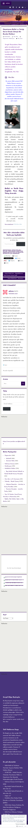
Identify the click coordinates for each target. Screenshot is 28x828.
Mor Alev (16, 36)
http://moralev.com (16, 754)
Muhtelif (8, 458)
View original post (9, 224)
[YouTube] (22, 7)
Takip (5, 391)
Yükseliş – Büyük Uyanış (12, 481)
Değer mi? (8, 795)
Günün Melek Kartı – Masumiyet (13, 279)
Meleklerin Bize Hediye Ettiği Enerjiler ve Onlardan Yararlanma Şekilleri (13, 800)
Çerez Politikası (20, 821)
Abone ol (20, 244)
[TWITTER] (19, 7)
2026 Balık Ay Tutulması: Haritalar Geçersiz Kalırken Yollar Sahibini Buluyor (13, 768)
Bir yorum (20, 38)
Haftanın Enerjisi (10, 463)
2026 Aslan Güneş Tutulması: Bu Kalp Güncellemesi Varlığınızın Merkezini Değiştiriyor (13, 807)
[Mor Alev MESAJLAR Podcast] (10, 7)
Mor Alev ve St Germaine (12, 479)
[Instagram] (13, 7)
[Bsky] (25, 7)
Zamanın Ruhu (10, 460)
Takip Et (6, 409)
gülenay (11, 291)
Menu (8, 3)
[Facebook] (16, 7)
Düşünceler (5, 38)
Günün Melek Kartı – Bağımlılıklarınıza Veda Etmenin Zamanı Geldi (13, 274)
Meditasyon (11, 38)
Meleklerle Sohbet (10, 468)
